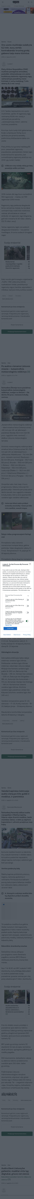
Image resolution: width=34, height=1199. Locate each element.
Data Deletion (7, 634)
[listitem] (17, 596)
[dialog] (17, 599)
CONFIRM (10, 628)
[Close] (30, 564)
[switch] (27, 600)
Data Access (17, 634)
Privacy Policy (27, 634)
